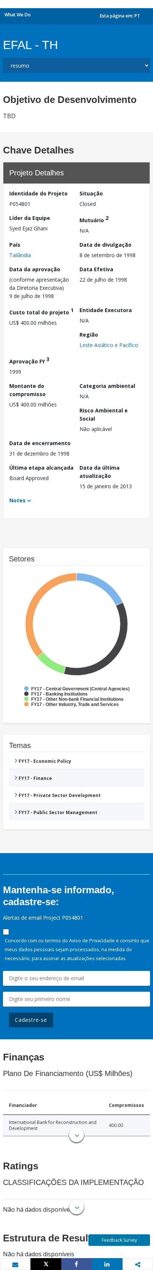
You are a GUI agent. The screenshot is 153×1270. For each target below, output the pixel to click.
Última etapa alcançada (41, 467)
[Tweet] (45, 1264)
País (14, 244)
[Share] (76, 1264)
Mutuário (93, 219)
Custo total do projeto (41, 311)
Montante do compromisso (27, 390)
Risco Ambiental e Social (103, 414)
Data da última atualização (99, 471)
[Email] (15, 1264)
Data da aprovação (34, 269)
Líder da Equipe (29, 217)
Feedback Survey (119, 1240)
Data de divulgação (105, 244)
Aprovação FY (29, 360)
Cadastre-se (31, 1019)
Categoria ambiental (107, 385)
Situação (91, 193)
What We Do (17, 15)
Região (88, 334)
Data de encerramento (40, 443)
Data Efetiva (96, 269)
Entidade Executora (105, 310)
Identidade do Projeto (38, 193)
